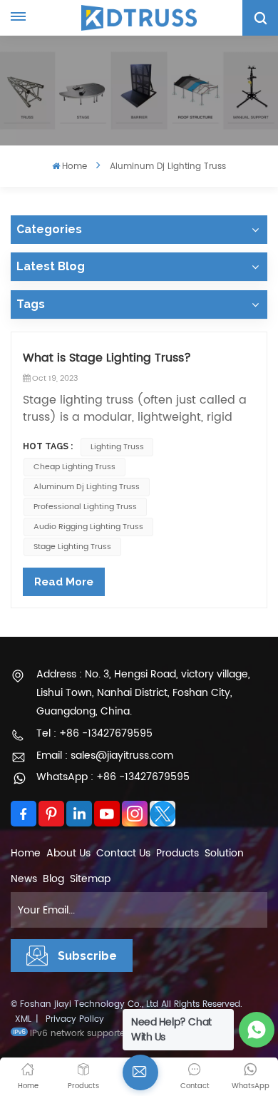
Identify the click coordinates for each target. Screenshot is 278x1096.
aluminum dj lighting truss (87, 487)
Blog (53, 879)
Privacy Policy (75, 1019)
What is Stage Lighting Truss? (107, 358)
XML (23, 1019)
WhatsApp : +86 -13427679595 (113, 777)
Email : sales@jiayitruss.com (104, 755)
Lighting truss (117, 447)
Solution (224, 853)
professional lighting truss (85, 507)
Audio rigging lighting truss (88, 527)
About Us (68, 853)
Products (177, 853)
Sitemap (90, 879)
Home (74, 166)
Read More (63, 581)
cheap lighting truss (74, 467)
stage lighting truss (72, 547)
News (24, 879)
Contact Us (123, 853)
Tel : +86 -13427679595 (94, 733)
